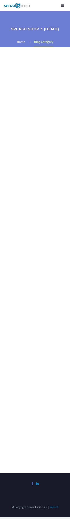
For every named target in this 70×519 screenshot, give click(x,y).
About (41, 11)
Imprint (54, 507)
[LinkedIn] (37, 483)
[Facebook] (32, 483)
